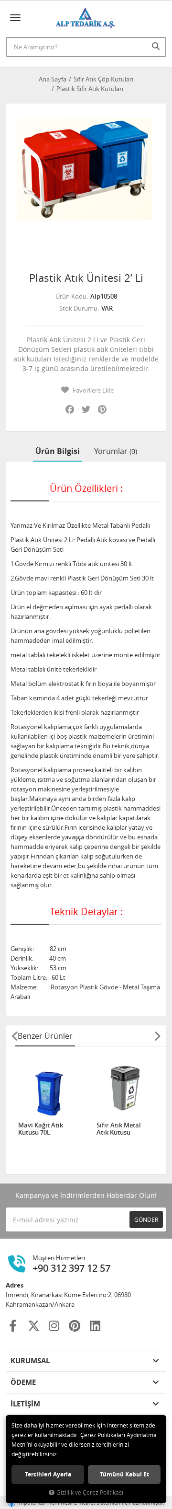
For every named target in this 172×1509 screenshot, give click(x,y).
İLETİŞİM (25, 1404)
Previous (15, 1035)
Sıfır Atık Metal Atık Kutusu (119, 1129)
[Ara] (156, 46)
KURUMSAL (30, 1361)
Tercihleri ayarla (48, 1474)
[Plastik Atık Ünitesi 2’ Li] (86, 184)
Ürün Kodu (70, 296)
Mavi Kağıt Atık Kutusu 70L (40, 1129)
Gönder (146, 1219)
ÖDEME (23, 1382)
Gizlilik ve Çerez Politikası (89, 1492)
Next (157, 1035)
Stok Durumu (78, 308)
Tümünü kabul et (124, 1474)
